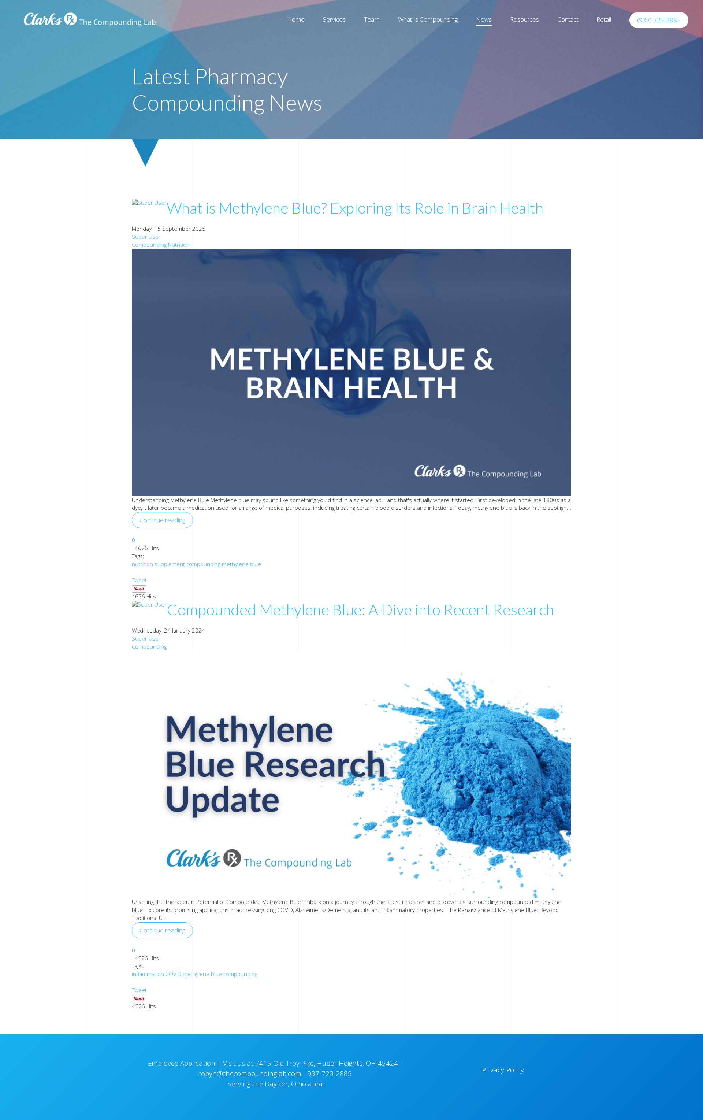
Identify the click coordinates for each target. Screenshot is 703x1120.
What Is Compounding (428, 19)
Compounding (149, 244)
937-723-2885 (330, 1073)
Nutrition (179, 244)
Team (372, 19)
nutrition (142, 564)
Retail (603, 19)
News (484, 19)
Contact (567, 19)
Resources (524, 19)
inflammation (148, 974)
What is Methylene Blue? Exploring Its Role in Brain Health (355, 208)
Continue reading (162, 520)
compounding (203, 564)
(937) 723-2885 (659, 20)
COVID (173, 974)
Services (334, 19)
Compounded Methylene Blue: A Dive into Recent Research (360, 609)
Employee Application (182, 1063)
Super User (146, 236)
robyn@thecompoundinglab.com (249, 1073)
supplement (170, 564)
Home (296, 19)
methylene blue (241, 564)
